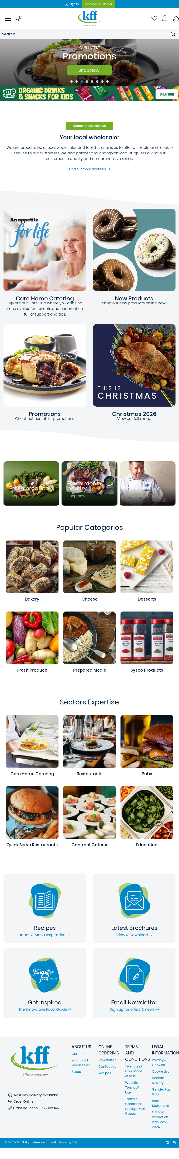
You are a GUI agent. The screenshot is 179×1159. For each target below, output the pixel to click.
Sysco (76, 1071)
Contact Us (107, 1066)
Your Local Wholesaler (81, 1062)
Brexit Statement (160, 1103)
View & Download (132, 935)
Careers (78, 1053)
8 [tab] (107, 81)
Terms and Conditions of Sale (133, 1071)
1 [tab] (71, 81)
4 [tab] (87, 81)
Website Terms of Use (132, 1087)
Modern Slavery (158, 1080)
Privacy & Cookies (159, 1062)
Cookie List (160, 1071)
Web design (59, 1142)
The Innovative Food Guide (43, 1009)
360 (74, 1142)
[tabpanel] (89, 62)
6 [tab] (97, 81)
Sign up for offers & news (132, 1009)
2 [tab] (76, 81)
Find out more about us (88, 169)
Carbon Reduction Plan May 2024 (160, 1119)
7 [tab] (102, 81)
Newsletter (107, 1060)
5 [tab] (92, 81)
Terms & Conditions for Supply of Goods (135, 1106)
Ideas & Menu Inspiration (43, 935)
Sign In (74, 4)
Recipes (104, 1073)
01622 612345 (48, 1108)
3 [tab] (81, 81)
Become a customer (98, 4)
